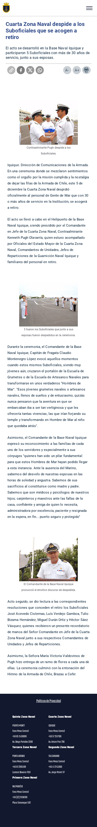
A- (67, 70)
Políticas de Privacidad (48, 701)
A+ (77, 70)
